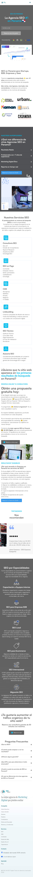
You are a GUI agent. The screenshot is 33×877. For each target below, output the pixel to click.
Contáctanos (4, 819)
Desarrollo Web (5, 839)
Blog (2, 863)
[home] (3, 2)
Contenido (4, 836)
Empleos (3, 817)
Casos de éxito (5, 811)
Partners (3, 814)
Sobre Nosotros (5, 809)
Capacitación (4, 844)
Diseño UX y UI (4, 842)
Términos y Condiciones (7, 824)
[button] (30, 2)
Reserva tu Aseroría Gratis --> (11, 173)
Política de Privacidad (6, 822)
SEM (2, 834)
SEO (2, 831)
